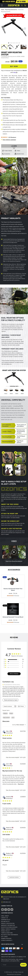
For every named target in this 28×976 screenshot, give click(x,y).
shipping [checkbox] (5, 713)
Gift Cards (4, 936)
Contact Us (4, 917)
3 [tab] (11, 43)
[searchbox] (8, 706)
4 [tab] (13, 43)
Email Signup (5, 915)
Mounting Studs (7, 437)
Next (25, 28)
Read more (21, 784)
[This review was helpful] (21, 757)
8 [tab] (19, 43)
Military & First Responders (9, 934)
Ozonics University (6, 940)
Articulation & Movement (6, 425)
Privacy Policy (5, 930)
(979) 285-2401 (7, 902)
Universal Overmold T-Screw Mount (13, 617)
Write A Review (14, 673)
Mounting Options (7, 441)
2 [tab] (10, 43)
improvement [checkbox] (6, 717)
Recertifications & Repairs (9, 927)
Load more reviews (14, 877)
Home (2, 9)
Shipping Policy (5, 919)
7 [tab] (18, 43)
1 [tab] (8, 43)
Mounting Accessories (11, 9)
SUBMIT (23, 964)
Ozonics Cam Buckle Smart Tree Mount (13, 589)
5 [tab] (15, 43)
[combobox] (19, 725)
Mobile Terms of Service (8, 929)
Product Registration (7, 923)
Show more (5, 721)
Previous (3, 28)
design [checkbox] (11, 713)
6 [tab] (16, 43)
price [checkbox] (13, 717)
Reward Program (6, 938)
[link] (14, 171)
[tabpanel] (14, 27)
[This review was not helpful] (23, 757)
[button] (2, 5)
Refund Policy (5, 921)
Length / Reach (6, 431)
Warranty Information (8, 925)
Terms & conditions (7, 932)
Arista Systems (17, 974)
